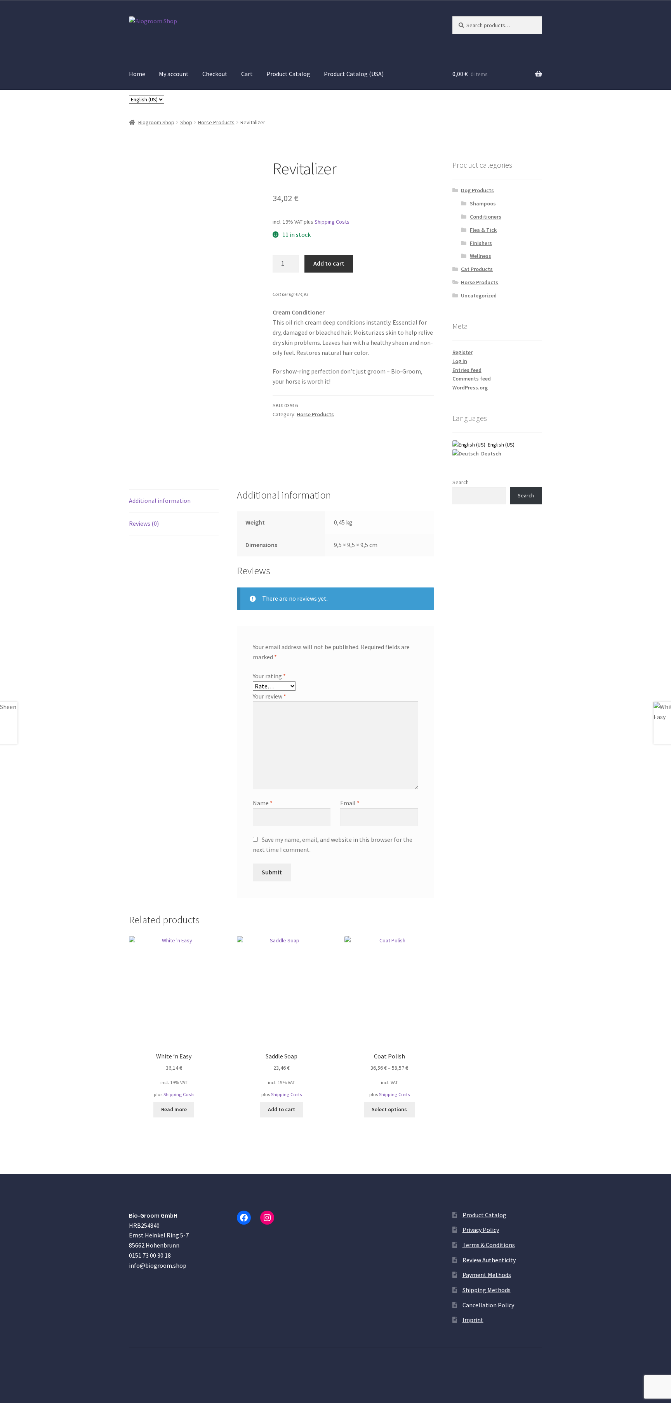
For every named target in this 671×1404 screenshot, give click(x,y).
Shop (186, 122)
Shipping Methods (486, 1290)
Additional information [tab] (160, 500)
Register (462, 352)
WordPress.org (470, 387)
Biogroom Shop (156, 122)
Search (460, 482)
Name (263, 803)
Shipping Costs (332, 221)
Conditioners (485, 216)
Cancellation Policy (488, 1305)
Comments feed (471, 378)
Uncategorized (479, 295)
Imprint (472, 1320)
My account (174, 74)
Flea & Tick (483, 229)
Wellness (480, 255)
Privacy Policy (480, 1230)
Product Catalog (288, 74)
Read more (174, 1109)
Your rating (269, 676)
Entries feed (467, 370)
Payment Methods (486, 1275)
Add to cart (328, 263)
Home (137, 74)
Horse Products (216, 122)
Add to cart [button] (281, 1109)
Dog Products (477, 190)
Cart (247, 74)
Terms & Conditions (488, 1245)
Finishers (481, 243)
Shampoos (483, 203)
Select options (389, 1109)
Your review (269, 696)
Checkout (215, 74)
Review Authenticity (489, 1260)
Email (350, 803)
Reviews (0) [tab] (144, 523)
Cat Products (477, 269)
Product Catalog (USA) (354, 74)
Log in (459, 361)
